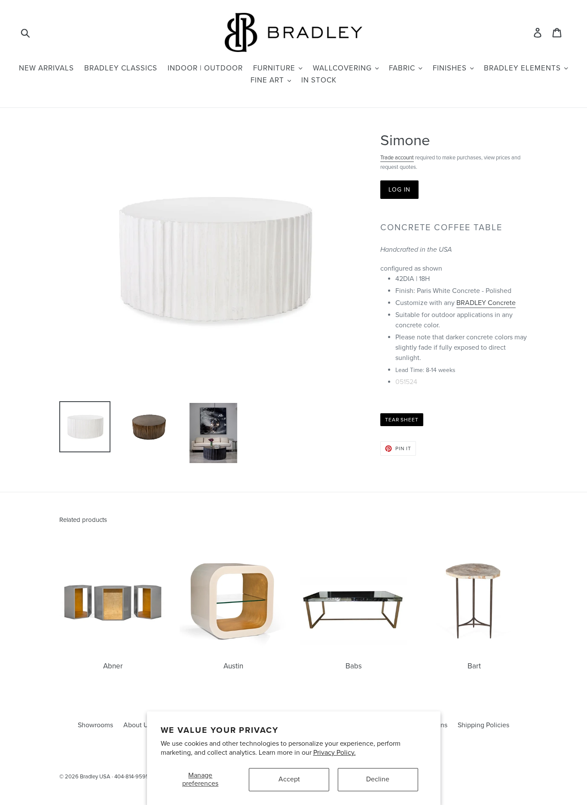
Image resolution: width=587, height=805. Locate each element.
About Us (137, 725)
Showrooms (95, 725)
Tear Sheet (402, 420)
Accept (289, 779)
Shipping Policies (483, 725)
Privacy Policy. (334, 752)
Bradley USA (95, 776)
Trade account (397, 157)
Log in (399, 189)
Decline (377, 779)
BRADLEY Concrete (486, 303)
